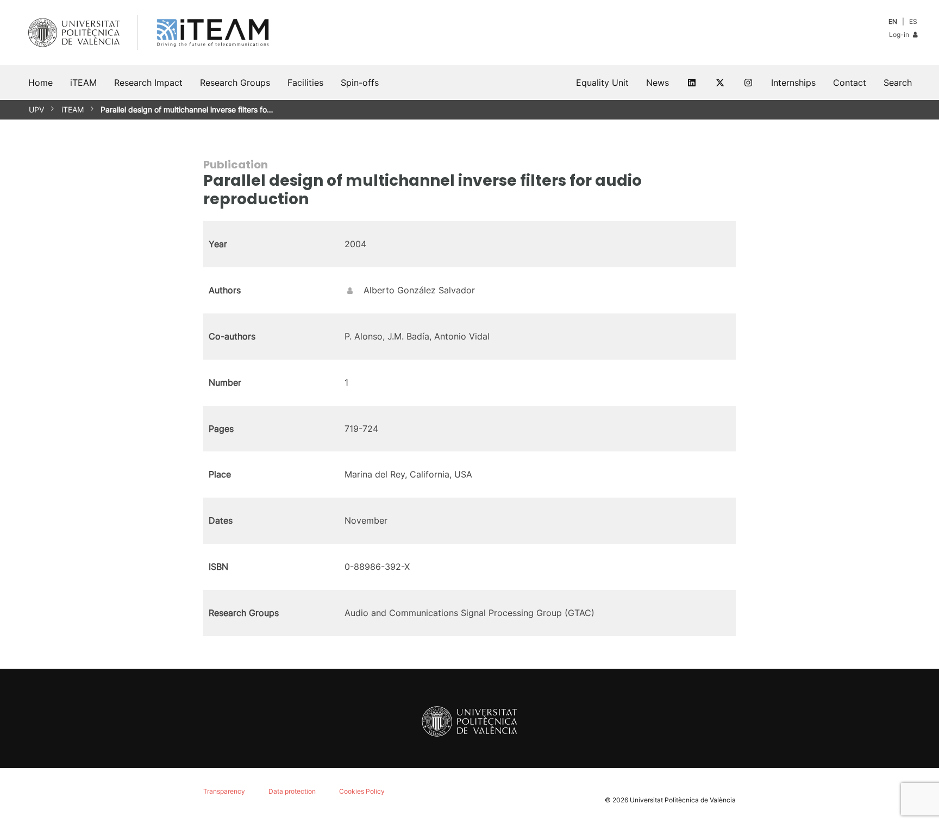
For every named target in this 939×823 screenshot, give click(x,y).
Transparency (224, 791)
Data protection (292, 791)
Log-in (900, 34)
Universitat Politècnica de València (683, 800)
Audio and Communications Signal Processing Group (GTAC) (469, 612)
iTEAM (72, 109)
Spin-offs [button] (360, 82)
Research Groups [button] (235, 82)
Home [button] (40, 82)
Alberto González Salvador (419, 290)
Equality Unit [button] (602, 82)
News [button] (657, 82)
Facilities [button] (305, 82)
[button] (897, 82)
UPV (36, 109)
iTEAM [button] (83, 82)
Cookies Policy (362, 791)
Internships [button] (793, 82)
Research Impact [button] (148, 82)
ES (913, 21)
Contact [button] (849, 82)
